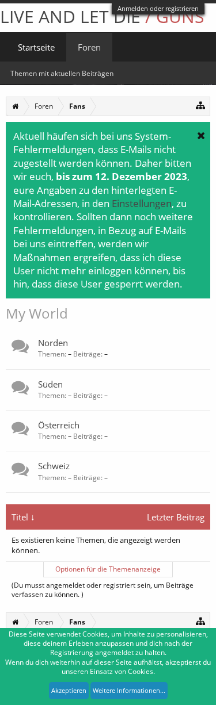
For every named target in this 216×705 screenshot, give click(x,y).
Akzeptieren (68, 690)
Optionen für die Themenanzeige (108, 569)
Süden (50, 384)
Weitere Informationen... (129, 690)
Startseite (36, 47)
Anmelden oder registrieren (158, 8)
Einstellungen (142, 203)
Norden (53, 342)
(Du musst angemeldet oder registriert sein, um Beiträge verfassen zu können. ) (103, 589)
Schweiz (54, 466)
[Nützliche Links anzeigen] (201, 104)
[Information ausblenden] (201, 135)
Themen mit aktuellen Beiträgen (61, 73)
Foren (89, 47)
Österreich (58, 425)
